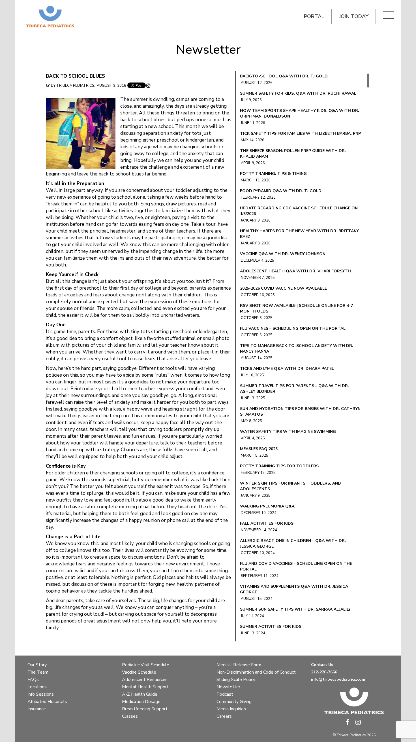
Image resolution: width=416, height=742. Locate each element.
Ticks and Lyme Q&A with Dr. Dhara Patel (287, 368)
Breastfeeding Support (145, 709)
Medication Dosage (141, 701)
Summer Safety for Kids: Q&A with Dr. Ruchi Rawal (298, 93)
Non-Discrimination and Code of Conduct (256, 672)
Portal (314, 16)
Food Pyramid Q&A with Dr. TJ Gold (280, 191)
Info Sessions (40, 694)
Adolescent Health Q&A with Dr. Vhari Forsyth (295, 271)
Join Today (353, 16)
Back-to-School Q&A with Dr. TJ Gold (284, 76)
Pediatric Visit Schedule (145, 665)
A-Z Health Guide (139, 694)
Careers (224, 716)
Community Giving (234, 701)
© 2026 (354, 735)
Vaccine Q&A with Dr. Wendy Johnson (282, 254)
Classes (130, 716)
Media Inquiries (231, 709)
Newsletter (208, 50)
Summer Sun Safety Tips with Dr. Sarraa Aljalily (295, 609)
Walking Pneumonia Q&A (267, 506)
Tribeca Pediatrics (351, 735)
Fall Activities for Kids (266, 523)
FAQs (33, 679)
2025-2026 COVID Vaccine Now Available (283, 288)
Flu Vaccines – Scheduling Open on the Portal (293, 328)
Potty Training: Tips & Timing (273, 173)
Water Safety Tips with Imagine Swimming (288, 431)
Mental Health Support (145, 687)
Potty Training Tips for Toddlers (279, 466)
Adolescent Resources (145, 679)
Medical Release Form (238, 665)
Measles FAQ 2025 (259, 449)
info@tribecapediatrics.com (338, 679)
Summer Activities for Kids (270, 626)
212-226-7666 (324, 672)
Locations (37, 687)
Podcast (224, 694)
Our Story (37, 665)
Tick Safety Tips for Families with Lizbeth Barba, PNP (300, 133)
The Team (37, 672)
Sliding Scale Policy (235, 679)
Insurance (36, 709)
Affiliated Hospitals (47, 701)
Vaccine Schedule (139, 672)
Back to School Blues (75, 76)
